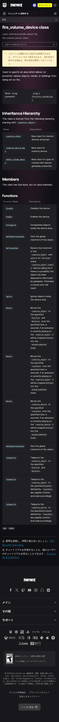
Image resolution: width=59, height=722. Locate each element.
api (4, 528)
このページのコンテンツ (15, 44)
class (11, 528)
